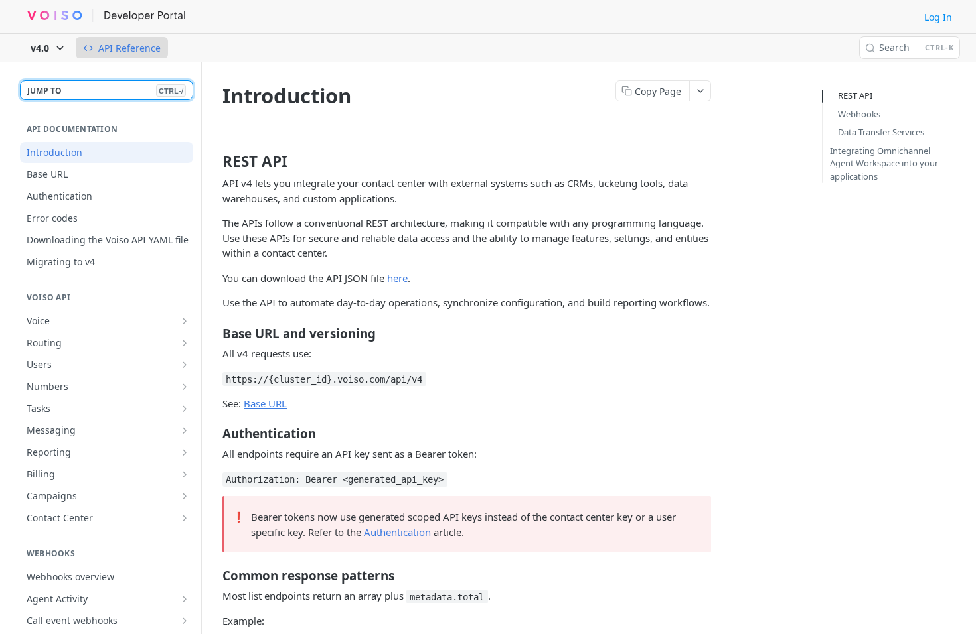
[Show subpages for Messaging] (184, 430)
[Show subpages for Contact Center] (184, 518)
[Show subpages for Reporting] (184, 452)
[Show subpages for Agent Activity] (184, 599)
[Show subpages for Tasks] (184, 408)
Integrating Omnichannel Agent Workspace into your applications (884, 163)
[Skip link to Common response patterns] (213, 575)
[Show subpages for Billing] (184, 474)
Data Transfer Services (881, 132)
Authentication (397, 532)
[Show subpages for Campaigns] (184, 496)
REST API (855, 95)
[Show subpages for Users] (184, 364)
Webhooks (859, 114)
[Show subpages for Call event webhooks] (184, 620)
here (397, 278)
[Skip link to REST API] (213, 161)
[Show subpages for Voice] (184, 321)
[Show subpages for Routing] (184, 343)
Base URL (265, 403)
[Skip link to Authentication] (213, 433)
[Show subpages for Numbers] (184, 386)
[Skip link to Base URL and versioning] (213, 333)
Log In (938, 17)
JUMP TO (105, 90)
